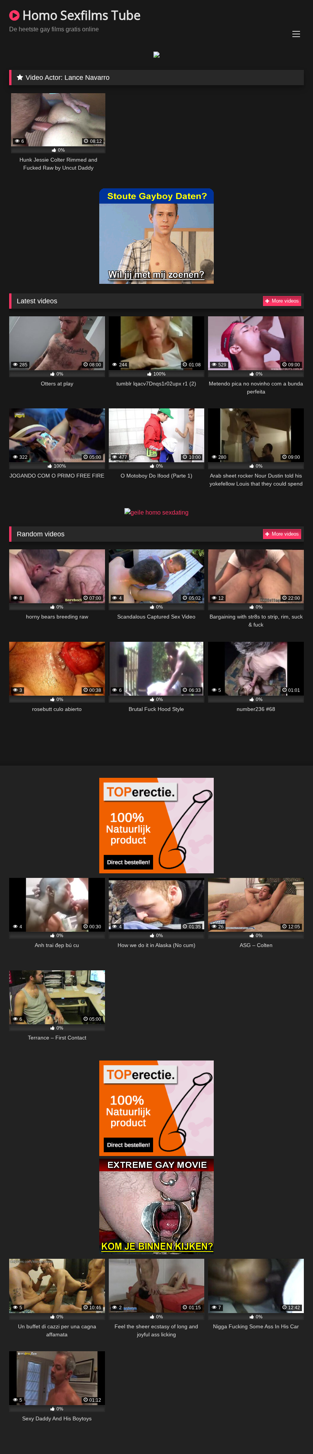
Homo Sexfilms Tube (79, 15)
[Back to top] (289, 1431)
